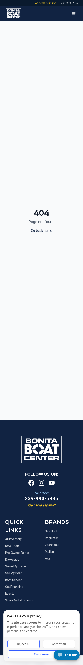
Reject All (23, 644)
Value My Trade (15, 566)
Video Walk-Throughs (19, 600)
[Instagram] (41, 483)
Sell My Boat (13, 573)
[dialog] (41, 636)
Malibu (49, 551)
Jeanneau (52, 545)
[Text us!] (66, 655)
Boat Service (13, 580)
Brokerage (12, 559)
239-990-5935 (69, 2)
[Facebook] (31, 483)
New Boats (12, 546)
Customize (41, 654)
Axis (48, 558)
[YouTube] (52, 483)
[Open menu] (73, 13)
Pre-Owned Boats (17, 552)
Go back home (41, 231)
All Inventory (13, 539)
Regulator (51, 538)
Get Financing (14, 586)
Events (9, 593)
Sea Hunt (51, 531)
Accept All (59, 644)
